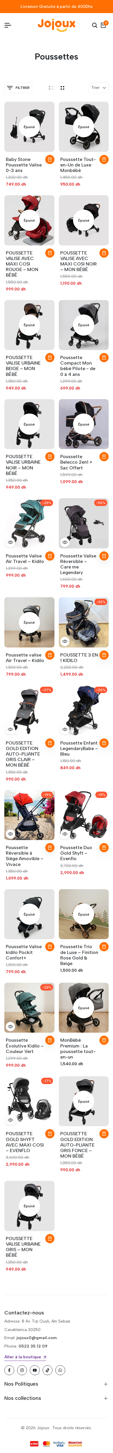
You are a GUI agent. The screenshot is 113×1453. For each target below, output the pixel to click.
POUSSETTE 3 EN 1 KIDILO (79, 657)
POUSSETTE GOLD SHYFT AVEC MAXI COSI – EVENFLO (25, 1142)
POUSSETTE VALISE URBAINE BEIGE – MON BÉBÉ (23, 366)
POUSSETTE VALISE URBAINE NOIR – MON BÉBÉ (23, 465)
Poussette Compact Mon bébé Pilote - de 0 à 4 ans (77, 366)
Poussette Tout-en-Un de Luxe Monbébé (78, 165)
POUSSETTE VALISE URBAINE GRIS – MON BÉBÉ (23, 1247)
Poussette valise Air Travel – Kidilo (25, 657)
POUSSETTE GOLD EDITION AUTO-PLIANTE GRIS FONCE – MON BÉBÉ (77, 1145)
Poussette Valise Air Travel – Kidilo (25, 558)
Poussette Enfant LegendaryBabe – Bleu (79, 748)
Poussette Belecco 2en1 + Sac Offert (76, 462)
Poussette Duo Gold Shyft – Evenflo (76, 853)
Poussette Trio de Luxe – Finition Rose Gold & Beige (79, 955)
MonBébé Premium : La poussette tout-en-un (78, 1048)
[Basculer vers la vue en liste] (51, 88)
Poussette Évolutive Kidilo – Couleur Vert (25, 1045)
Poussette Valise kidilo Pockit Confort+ (24, 952)
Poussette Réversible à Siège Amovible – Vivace (24, 856)
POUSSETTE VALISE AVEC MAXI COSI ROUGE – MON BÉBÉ (22, 264)
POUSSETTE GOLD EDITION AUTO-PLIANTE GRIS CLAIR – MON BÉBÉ (23, 754)
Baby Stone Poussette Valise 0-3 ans (24, 165)
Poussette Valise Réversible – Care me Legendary (78, 564)
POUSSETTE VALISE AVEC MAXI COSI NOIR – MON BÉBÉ (78, 261)
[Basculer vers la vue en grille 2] (62, 88)
